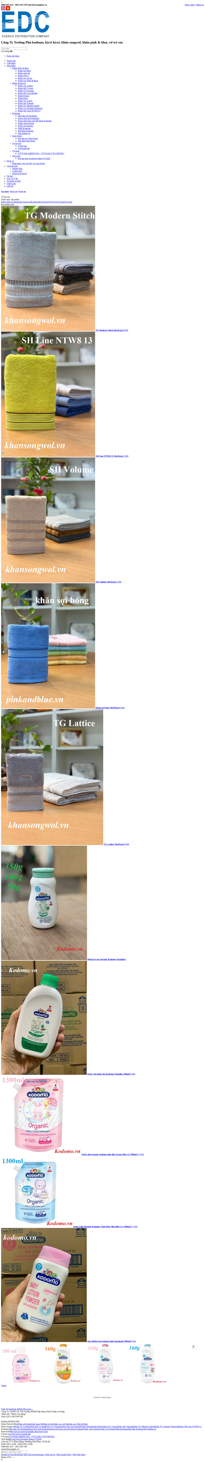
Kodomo (16, 113)
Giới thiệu (11, 63)
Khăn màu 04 (24, 73)
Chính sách (17, 171)
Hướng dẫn (17, 168)
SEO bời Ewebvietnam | (34, 1454)
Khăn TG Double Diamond (30, 108)
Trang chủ (11, 60)
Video (3, 1385)
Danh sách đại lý (19, 173)
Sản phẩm (11, 66)
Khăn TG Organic (26, 91)
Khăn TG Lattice (25, 86)
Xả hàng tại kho (14, 181)
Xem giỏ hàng (13, 56)
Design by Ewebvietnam (12, 1454)
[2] (3, 9)
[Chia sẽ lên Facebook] (0, 440)
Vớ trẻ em (16, 143)
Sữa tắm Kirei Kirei (26, 141)
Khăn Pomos (23, 96)
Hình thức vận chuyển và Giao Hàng (28, 163)
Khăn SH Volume (26, 103)
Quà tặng (16, 156)
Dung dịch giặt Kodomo (28, 118)
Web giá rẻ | (50, 1454)
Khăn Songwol (19, 83)
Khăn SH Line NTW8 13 (29, 111)
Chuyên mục (12, 166)
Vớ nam (15, 151)
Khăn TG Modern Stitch (28, 106)
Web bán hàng (79, 1454)
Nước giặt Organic (26, 123)
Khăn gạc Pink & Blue (28, 81)
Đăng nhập (190, 5)
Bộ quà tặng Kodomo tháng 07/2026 (34, 158)
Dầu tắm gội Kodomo (27, 116)
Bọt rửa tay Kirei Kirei (28, 138)
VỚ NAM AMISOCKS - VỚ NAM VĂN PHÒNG (41, 153)
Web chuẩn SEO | (64, 1454)
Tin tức (10, 176)
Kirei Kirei (17, 136)
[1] (8, 9)
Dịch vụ (10, 161)
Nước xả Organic (25, 126)
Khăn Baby (23, 98)
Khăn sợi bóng (24, 71)
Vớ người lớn (24, 148)
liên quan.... (27, 1409)
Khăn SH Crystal (25, 88)
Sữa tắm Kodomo (25, 131)
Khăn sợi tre (23, 76)
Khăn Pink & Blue (20, 68)
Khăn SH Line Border (28, 93)
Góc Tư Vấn (12, 178)
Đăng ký (200, 5)
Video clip (11, 183)
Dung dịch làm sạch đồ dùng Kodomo (35, 121)
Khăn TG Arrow (25, 101)
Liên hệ (10, 186)
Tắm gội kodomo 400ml (11, 1409)
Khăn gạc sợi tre (25, 78)
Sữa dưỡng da (24, 133)
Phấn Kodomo (24, 128)
